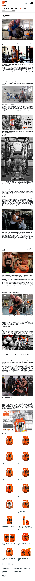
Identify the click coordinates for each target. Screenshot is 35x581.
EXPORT (25, 8)
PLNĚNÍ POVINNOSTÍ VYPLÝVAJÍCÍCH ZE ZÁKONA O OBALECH (22, 568)
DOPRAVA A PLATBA (4, 571)
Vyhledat (13, 10)
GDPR (2, 572)
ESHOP (3, 8)
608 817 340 (6, 564)
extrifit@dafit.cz (12, 564)
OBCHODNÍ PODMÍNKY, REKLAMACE (6, 568)
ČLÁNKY (20, 8)
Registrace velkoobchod (17, 571)
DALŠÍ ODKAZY (4, 567)
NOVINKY (8, 8)
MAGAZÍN (5, 13)
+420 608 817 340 (4, 575)
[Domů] (5, 3)
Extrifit (9, 13)
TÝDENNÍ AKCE (14, 8)
